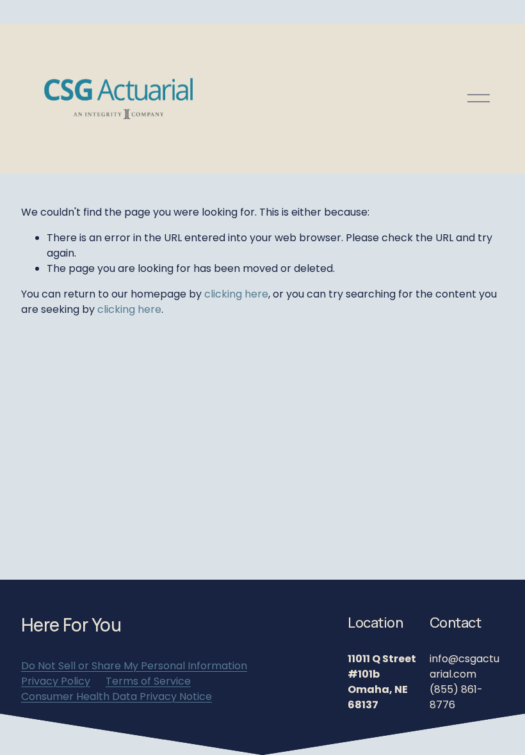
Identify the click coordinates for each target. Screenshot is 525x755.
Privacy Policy (55, 681)
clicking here (236, 294)
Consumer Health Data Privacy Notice (116, 696)
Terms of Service (148, 681)
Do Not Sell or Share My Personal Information (134, 665)
